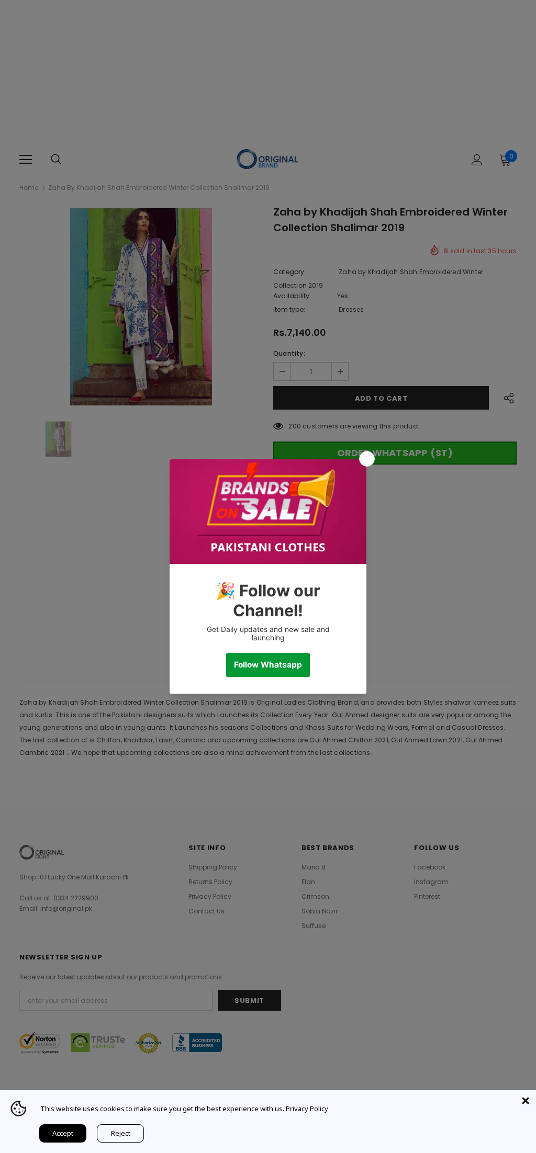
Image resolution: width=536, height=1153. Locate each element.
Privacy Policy (307, 1108)
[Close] (525, 1100)
